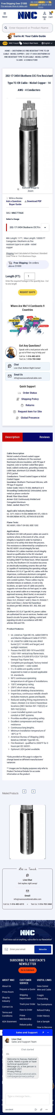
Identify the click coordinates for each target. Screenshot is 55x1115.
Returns (29, 405)
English (47, 43)
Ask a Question (13, 201)
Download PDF (34, 201)
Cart (51, 15)
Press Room (8, 992)
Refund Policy (43, 1010)
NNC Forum (11, 43)
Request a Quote (27, 989)
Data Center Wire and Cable (44, 988)
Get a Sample (43, 1021)
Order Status (29, 392)
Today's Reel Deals (30, 43)
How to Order (26, 1010)
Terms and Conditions (7, 1014)
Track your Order (27, 1004)
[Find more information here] (27, 1071)
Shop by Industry (6, 999)
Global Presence (29, 417)
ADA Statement (9, 1021)
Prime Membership (25, 1017)
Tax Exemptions (44, 1004)
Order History (43, 1016)
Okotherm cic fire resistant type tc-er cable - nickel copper (21, 244)
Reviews (45, 437)
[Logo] (27, 15)
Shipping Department (25, 997)
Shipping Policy (30, 399)
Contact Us (7, 1006)
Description (12, 437)
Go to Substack (27, 970)
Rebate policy (26, 1024)
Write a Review (16, 198)
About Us (6, 986)
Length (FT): (13, 276)
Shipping (10, 253)
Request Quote (27, 292)
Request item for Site (29, 411)
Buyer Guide (15, 204)
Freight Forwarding (42, 997)
